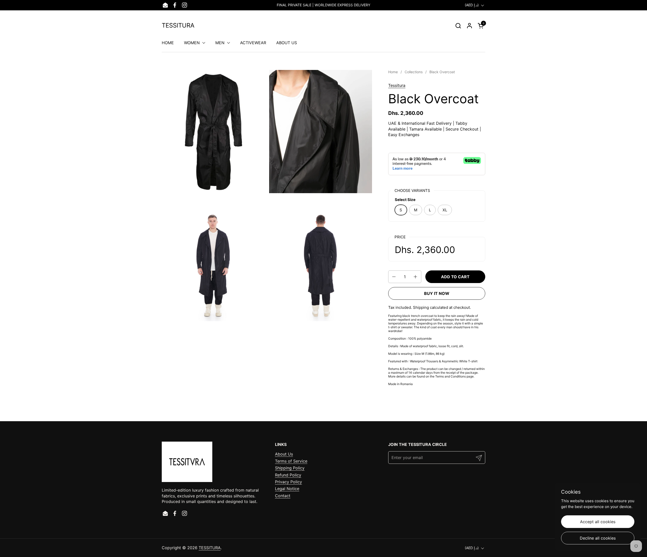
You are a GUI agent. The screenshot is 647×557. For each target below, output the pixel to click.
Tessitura (396, 85)
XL (445, 210)
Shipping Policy (290, 467)
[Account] (469, 25)
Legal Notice (287, 488)
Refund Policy (288, 474)
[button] (458, 25)
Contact (282, 495)
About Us (284, 454)
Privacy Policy (288, 481)
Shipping (421, 307)
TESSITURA (178, 25)
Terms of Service (291, 461)
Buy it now (436, 293)
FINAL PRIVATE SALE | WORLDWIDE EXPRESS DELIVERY (323, 5)
